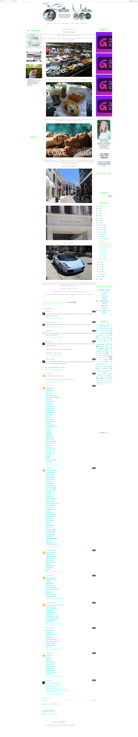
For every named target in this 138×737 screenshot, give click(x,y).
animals (104, 325)
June (100, 264)
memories (98, 361)
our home (98, 366)
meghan (47, 331)
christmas (106, 338)
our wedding (105, 366)
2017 (99, 208)
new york (108, 363)
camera (100, 337)
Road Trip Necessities (104, 243)
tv (99, 378)
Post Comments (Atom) (54, 704)
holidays (110, 351)
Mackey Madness (104, 300)
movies (103, 361)
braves (103, 335)
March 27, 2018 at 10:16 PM (54, 598)
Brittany (47, 341)
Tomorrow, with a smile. (104, 310)
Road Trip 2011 (102, 252)
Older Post (93, 700)
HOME (49, 23)
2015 (99, 213)
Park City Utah (104, 297)
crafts (102, 340)
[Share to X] (73, 302)
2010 (99, 279)
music (97, 363)
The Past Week (102, 257)
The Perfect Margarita (104, 238)
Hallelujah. (104, 311)
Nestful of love (104, 305)
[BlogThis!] (71, 302)
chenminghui (49, 575)
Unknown (48, 373)
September (102, 232)
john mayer (98, 357)
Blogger (107, 432)
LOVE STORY (75, 23)
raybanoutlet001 (49, 550)
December (101, 225)
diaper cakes (108, 342)
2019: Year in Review (104, 306)
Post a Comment (46, 698)
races (97, 371)
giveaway (103, 351)
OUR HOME (65, 23)
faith (109, 346)
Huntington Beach (103, 259)
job (110, 355)
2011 (99, 222)
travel (110, 377)
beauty (101, 328)
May (100, 267)
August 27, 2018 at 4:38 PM (54, 694)
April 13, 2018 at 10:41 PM (54, 624)
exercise (102, 346)
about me (98, 325)
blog (109, 330)
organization (98, 364)
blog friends (106, 333)
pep (111, 366)
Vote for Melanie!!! (103, 254)
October (101, 229)
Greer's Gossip (49, 322)
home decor (101, 353)
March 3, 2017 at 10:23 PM (54, 571)
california (109, 335)
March (100, 271)
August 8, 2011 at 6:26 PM (54, 326)
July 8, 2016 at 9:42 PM (52, 546)
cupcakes (108, 340)
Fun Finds (101, 241)
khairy (47, 680)
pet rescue (101, 368)
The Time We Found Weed (105, 245)
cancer (105, 337)
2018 (99, 206)
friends (103, 350)
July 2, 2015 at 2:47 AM (52, 464)
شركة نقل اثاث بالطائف (51, 692)
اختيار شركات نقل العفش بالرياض (54, 688)
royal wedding (108, 373)
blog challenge (106, 332)
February (101, 274)
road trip (101, 373)
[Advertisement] (34, 109)
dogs (105, 344)
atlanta (102, 326)
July (100, 262)
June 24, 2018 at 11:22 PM (53, 649)
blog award (98, 332)
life (106, 357)
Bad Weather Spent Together (104, 302)
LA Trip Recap (102, 236)
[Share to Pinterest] (75, 302)
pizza (110, 370)
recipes (101, 371)
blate (104, 330)
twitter (105, 378)
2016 (99, 211)
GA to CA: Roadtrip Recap (105, 248)
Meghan (47, 311)
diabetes (102, 342)
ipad (102, 355)
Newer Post (45, 700)
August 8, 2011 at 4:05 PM (54, 318)
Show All (110, 315)
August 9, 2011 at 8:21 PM (54, 369)
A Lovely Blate (102, 250)
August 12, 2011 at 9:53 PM (54, 382)
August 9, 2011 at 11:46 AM (54, 337)
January (101, 276)
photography (99, 370)
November (101, 227)
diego (97, 344)
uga (109, 378)
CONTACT (84, 23)
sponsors (99, 377)
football (97, 350)
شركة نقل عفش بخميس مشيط (53, 682)
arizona (97, 326)
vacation (98, 380)
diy (101, 344)
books (97, 335)
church (97, 340)
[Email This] (70, 302)
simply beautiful (104, 375)
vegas (104, 380)
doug (110, 344)
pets (108, 368)
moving (109, 361)
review (106, 371)
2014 (99, 215)
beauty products (108, 328)
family (97, 348)
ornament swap (107, 364)
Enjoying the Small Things (104, 289)
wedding (105, 382)
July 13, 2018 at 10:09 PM (53, 676)
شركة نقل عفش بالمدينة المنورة (53, 684)
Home (69, 700)
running (97, 375)
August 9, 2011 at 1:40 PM (54, 355)
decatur (97, 342)
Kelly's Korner (104, 296)
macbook (98, 359)
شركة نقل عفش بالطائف (52, 686)
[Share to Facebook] (74, 302)
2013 (99, 218)
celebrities (98, 338)
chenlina (47, 386)
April (100, 269)
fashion (104, 348)
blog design (98, 333)
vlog (109, 380)
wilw (100, 383)
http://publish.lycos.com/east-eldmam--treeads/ (57, 690)
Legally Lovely (49, 359)
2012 (99, 220)
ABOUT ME (56, 23)
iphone (105, 355)
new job (102, 363)
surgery (105, 377)
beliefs (99, 330)
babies (106, 326)
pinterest (105, 370)
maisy (105, 359)
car (110, 337)
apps (110, 325)
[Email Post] (68, 302)
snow (111, 375)
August (101, 234)
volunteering (98, 382)
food (109, 348)
